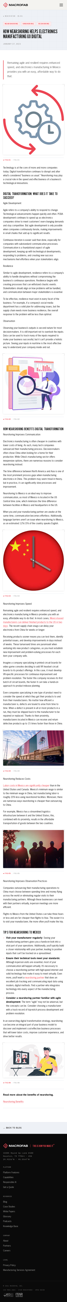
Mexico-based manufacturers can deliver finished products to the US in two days (33, 622)
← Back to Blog (12, 1128)
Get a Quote (8, 1187)
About (5, 1241)
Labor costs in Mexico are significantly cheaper (26, 786)
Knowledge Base (10, 1226)
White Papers (9, 1212)
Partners (7, 1246)
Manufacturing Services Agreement (19, 1270)
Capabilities (8, 1177)
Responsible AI (9, 1182)
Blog (5, 1202)
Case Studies (9, 1207)
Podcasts (7, 1221)
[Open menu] (61, 4)
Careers (6, 1251)
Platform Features (11, 1173)
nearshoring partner (34, 978)
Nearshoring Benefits (13, 1102)
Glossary (7, 1216)
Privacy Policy (9, 1265)
